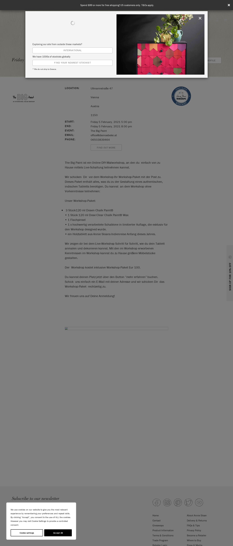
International (72, 50)
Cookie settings (27, 532)
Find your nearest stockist (72, 62)
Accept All (58, 532)
